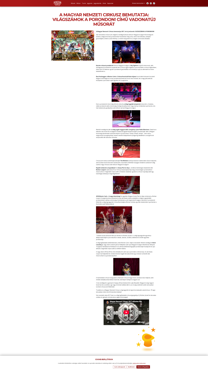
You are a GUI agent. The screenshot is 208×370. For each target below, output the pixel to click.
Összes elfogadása (143, 367)
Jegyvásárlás (97, 3)
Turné (84, 3)
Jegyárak (89, 3)
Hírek (104, 3)
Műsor (79, 3)
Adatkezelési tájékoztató (139, 363)
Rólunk (73, 3)
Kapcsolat (110, 3)
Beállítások (131, 367)
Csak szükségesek (119, 367)
